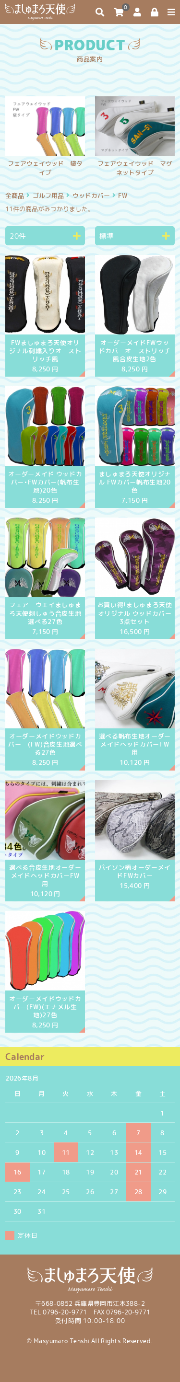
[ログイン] (154, 12)
